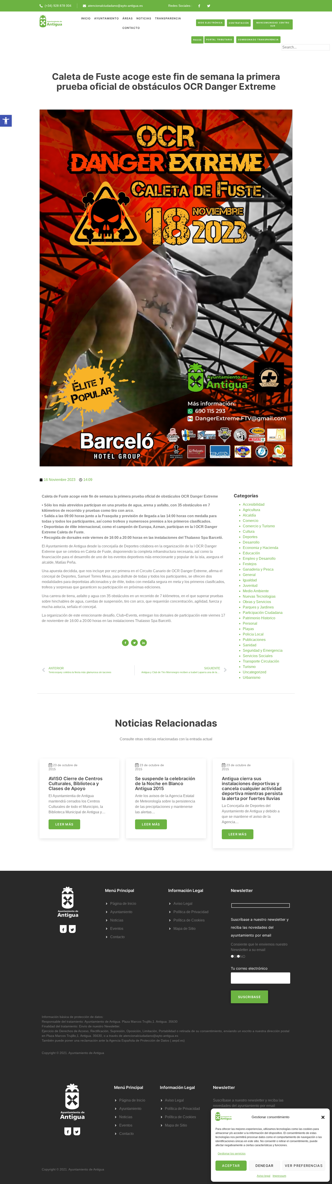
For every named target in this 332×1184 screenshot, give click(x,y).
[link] (6, 121)
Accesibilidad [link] (253, 504)
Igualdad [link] (250, 580)
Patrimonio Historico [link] (259, 618)
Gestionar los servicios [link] (231, 1153)
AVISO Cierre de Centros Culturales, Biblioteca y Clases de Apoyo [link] (76, 783)
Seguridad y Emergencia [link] (263, 650)
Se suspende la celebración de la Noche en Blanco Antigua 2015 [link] (165, 783)
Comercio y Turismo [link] (259, 526)
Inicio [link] (86, 18)
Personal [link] (250, 623)
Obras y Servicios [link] (257, 602)
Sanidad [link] (249, 645)
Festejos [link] (250, 564)
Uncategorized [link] (254, 672)
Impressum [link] (279, 1175)
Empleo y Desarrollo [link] (259, 558)
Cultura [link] (249, 531)
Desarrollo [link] (251, 542)
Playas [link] (248, 629)
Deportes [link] (250, 537)
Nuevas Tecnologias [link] (259, 596)
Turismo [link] (249, 667)
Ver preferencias (304, 1165)
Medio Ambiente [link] (256, 591)
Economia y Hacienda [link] (260, 548)
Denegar (264, 1165)
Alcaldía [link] (249, 515)
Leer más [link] (64, 824)
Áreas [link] (127, 18)
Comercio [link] (250, 521)
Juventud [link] (250, 585)
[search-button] (289, 54)
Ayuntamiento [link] (106, 18)
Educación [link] (251, 553)
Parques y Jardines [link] (258, 607)
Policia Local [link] (253, 634)
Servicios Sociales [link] (258, 656)
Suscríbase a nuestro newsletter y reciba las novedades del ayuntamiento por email (260, 927)
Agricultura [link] (251, 510)
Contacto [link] (131, 28)
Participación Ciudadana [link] (263, 613)
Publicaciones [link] (254, 640)
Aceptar (231, 1165)
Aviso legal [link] (263, 1175)
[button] (323, 1117)
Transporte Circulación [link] (261, 661)
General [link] (249, 575)
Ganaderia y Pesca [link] (258, 569)
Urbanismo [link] (251, 677)
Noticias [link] (143, 18)
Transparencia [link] (168, 18)
